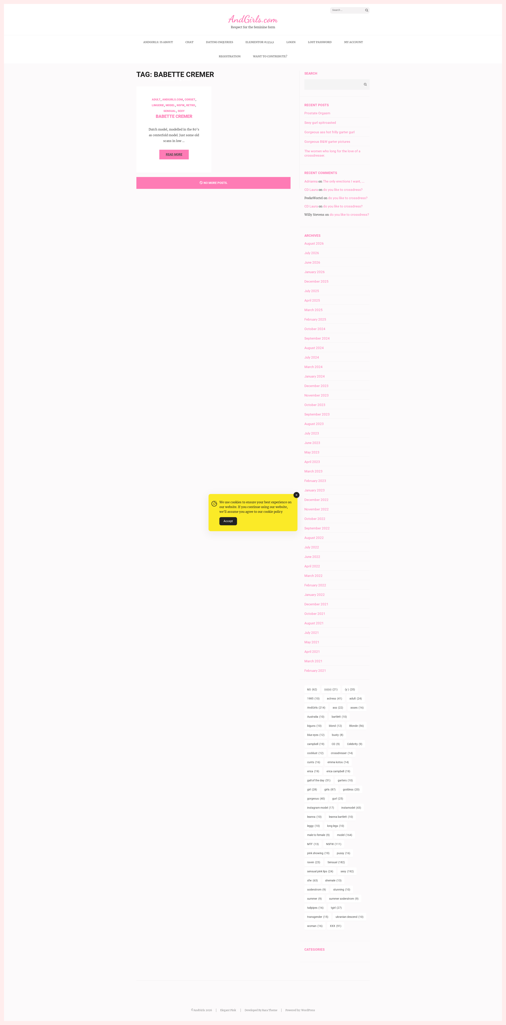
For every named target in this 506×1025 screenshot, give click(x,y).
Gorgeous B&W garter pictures (327, 142)
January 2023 (314, 490)
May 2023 (311, 452)
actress (334, 698)
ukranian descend (349, 916)
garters (345, 780)
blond (335, 725)
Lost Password (320, 42)
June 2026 (312, 262)
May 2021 (311, 642)
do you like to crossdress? (343, 190)
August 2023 (314, 424)
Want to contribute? (270, 56)
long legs (335, 825)
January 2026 (314, 272)
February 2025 (315, 319)
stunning (341, 889)
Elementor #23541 (259, 42)
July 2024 (311, 357)
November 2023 (316, 395)
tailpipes (315, 907)
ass (338, 707)
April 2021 (312, 652)
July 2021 (311, 633)
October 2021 (314, 614)
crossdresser (342, 753)
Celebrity (354, 744)
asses (357, 707)
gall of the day (318, 780)
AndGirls (316, 707)
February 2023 (315, 481)
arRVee (187, 79)
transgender (317, 916)
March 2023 (313, 471)
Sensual (169, 111)
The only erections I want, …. (343, 181)
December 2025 (316, 281)
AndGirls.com (253, 19)
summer (314, 898)
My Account (353, 42)
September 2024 (317, 338)
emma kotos (338, 762)
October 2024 (314, 329)
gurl (337, 798)
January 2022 (314, 595)
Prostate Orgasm (317, 113)
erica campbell (338, 771)
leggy (313, 825)
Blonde (356, 725)
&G (312, 689)
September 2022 (317, 528)
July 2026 (311, 253)
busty (337, 734)
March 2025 (313, 310)
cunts (313, 762)
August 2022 (314, 538)
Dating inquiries (219, 42)
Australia (315, 716)
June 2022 (312, 557)
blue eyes (316, 734)
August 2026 (314, 243)
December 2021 (316, 604)
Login (290, 42)
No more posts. (216, 183)
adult (355, 698)
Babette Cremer (174, 116)
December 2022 (316, 500)
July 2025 (311, 291)
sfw (312, 880)
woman (315, 926)
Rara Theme (269, 1010)
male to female (318, 835)
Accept (228, 521)
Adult (156, 99)
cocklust (315, 753)
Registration (230, 56)
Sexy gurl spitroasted (320, 123)
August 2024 (314, 348)
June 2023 (312, 443)
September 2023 (317, 414)
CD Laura (311, 190)
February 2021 (315, 671)
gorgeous (316, 798)
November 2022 (316, 509)
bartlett (339, 716)
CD (336, 744)
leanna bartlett (341, 816)
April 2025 (312, 300)
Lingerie (158, 105)
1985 (313, 698)
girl (312, 789)
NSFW (180, 105)
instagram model (320, 807)
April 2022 (312, 566)
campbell (315, 744)
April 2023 (312, 462)
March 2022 (313, 576)
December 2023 (316, 386)
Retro (190, 105)
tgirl (336, 907)
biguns (314, 725)
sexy (347, 871)
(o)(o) (331, 689)
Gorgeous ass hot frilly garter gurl (329, 132)
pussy (343, 853)
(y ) (350, 689)
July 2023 (311, 433)
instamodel (351, 807)
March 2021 (313, 661)
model (170, 105)
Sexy (181, 111)
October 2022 (314, 519)
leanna (314, 816)
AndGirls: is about (158, 42)
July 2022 (311, 547)
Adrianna (311, 181)
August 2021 (314, 623)
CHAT (189, 42)
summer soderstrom (344, 898)
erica (313, 771)
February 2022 (315, 585)
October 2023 (314, 405)
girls (330, 789)
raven (313, 862)
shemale (333, 880)
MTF (313, 844)
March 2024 (313, 367)
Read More (174, 154)
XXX (335, 926)
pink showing (318, 853)
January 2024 (314, 376)
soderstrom (316, 889)
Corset (190, 99)
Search (310, 73)
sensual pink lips (320, 871)
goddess (351, 789)
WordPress (308, 1010)
